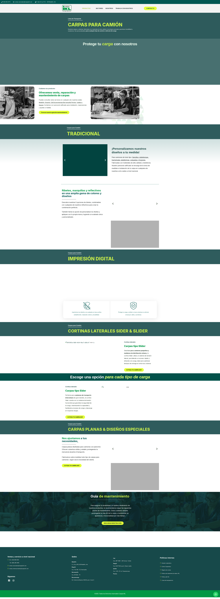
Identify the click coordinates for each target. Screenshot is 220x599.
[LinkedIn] (17, 580)
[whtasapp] (22, 580)
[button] (65, 160)
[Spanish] (181, 2)
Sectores (99, 8)
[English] (190, 2)
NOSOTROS (109, 8)
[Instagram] (13, 580)
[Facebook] (9, 580)
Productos (86, 8)
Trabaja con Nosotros (124, 8)
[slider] (91, 342)
